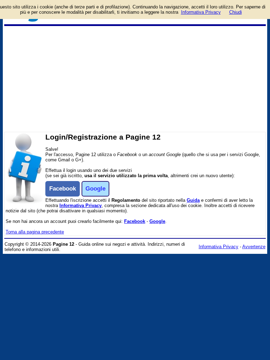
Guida (193, 200)
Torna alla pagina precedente (35, 231)
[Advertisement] (135, 79)
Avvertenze (253, 246)
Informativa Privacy (80, 205)
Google (157, 221)
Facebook (134, 221)
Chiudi (235, 12)
